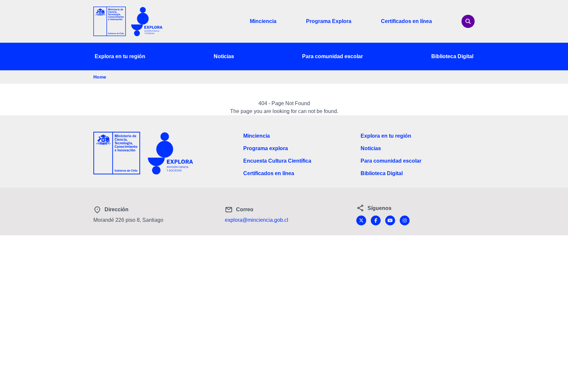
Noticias (224, 56)
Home (99, 77)
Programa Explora (328, 21)
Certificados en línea (406, 21)
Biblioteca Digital (452, 56)
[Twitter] (361, 220)
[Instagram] (405, 220)
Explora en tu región (120, 56)
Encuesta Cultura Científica (277, 161)
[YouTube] (390, 220)
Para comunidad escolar (332, 56)
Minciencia (263, 21)
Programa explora (265, 148)
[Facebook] (376, 220)
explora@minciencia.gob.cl (256, 220)
